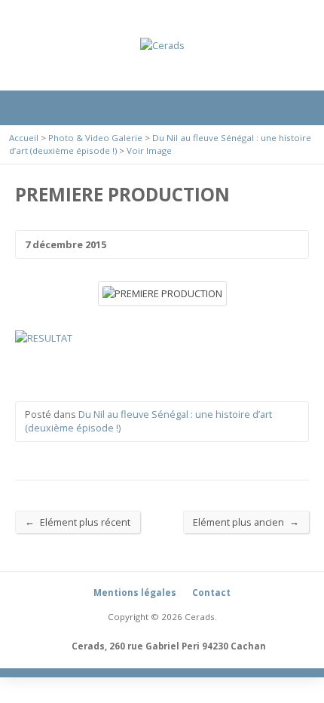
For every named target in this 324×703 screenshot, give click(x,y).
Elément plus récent (77, 521)
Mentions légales (134, 592)
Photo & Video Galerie (95, 137)
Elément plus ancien (246, 521)
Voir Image (149, 150)
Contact (211, 592)
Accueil (23, 137)
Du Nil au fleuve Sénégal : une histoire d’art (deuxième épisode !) (148, 420)
